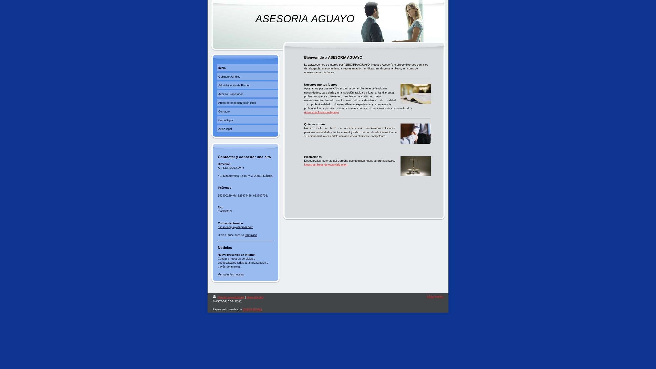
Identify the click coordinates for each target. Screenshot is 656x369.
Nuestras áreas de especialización (325, 164)
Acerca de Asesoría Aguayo (321, 112)
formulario (251, 235)
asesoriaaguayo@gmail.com (235, 227)
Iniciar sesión (435, 296)
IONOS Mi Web (252, 309)
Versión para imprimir (231, 297)
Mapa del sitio (255, 297)
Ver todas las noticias (231, 274)
